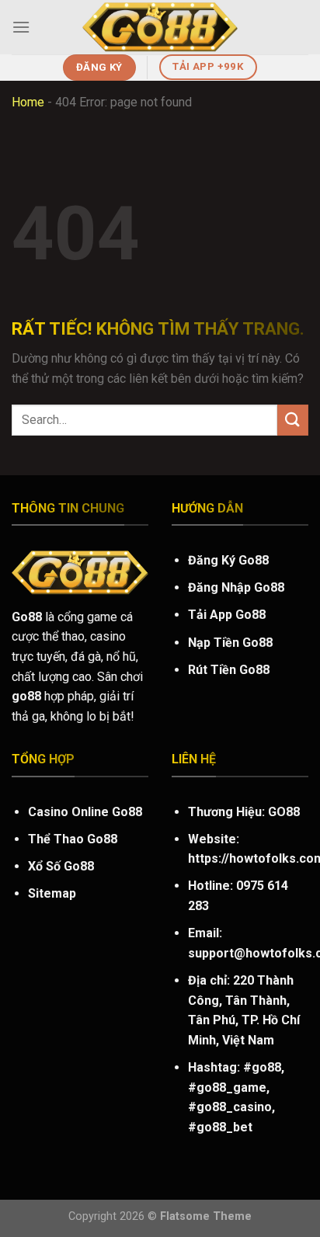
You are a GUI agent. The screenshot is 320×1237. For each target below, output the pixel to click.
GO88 (284, 811)
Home (28, 102)
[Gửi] (292, 420)
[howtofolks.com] (160, 27)
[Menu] (21, 27)
